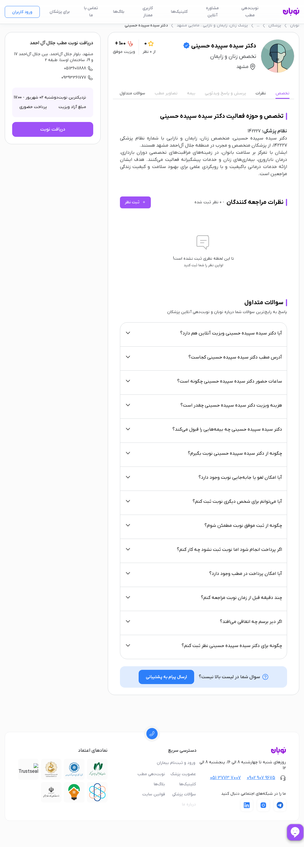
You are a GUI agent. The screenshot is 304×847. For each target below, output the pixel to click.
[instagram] (263, 805)
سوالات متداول (132, 93)
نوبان (294, 25)
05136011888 (75, 68)
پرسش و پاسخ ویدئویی (225, 93)
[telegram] (280, 805)
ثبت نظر (135, 202)
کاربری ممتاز (147, 11)
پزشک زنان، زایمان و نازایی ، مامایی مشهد (212, 25)
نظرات (261, 93)
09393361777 (73, 77)
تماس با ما (91, 11)
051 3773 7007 (225, 778)
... (258, 25)
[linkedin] (247, 805)
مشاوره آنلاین (212, 11)
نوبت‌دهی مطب (250, 11)
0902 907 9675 (261, 778)
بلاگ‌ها (118, 12)
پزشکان (274, 25)
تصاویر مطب (166, 93)
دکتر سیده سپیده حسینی (146, 25)
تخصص (282, 93)
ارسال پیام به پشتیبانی (166, 677)
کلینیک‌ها (179, 12)
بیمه (191, 93)
